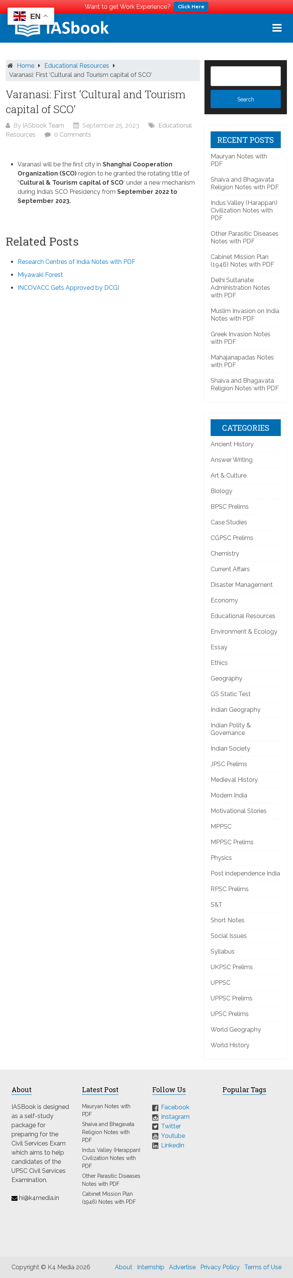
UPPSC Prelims (232, 998)
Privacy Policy (220, 1267)
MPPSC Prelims (232, 842)
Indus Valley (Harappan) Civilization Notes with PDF (244, 210)
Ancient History (232, 444)
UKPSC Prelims (232, 967)
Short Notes (228, 920)
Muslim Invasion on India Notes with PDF (245, 314)
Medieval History (234, 779)
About (123, 1267)
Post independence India (245, 873)
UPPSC (220, 982)
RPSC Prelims (230, 889)
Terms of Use (263, 1267)
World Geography (236, 1029)
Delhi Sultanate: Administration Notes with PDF (240, 287)
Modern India (229, 795)
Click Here (191, 7)
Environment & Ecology (244, 631)
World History (230, 1045)
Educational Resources (76, 65)
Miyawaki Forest (40, 274)
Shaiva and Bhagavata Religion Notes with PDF (245, 183)
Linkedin (172, 1145)
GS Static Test (231, 694)
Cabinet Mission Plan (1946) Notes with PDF (242, 260)
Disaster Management (242, 584)
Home (25, 65)
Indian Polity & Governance (231, 729)
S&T (216, 904)
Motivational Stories (239, 811)
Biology (221, 491)
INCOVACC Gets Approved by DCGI (68, 287)
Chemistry (225, 553)
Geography (226, 678)
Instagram (175, 1116)
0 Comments (72, 134)
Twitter (171, 1126)
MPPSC (221, 826)
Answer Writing (232, 459)
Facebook (175, 1107)
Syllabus (223, 951)
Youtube (173, 1135)
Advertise (182, 1267)
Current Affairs (230, 569)
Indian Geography (236, 709)
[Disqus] (103, 400)
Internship (150, 1267)
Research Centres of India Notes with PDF (76, 261)
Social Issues (229, 935)
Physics (221, 857)
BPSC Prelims (230, 506)
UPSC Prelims (230, 1014)
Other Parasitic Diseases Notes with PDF (245, 237)
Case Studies (229, 522)
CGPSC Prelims (232, 538)
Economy (224, 600)
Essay (219, 647)
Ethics (219, 662)
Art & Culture (228, 475)
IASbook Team (43, 125)
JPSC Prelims (229, 764)
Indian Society (230, 748)
